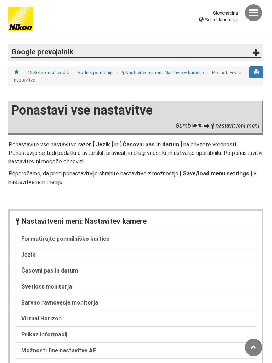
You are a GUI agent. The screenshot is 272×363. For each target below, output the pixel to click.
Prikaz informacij (44, 334)
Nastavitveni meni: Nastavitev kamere (163, 72)
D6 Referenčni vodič (48, 72)
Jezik (28, 254)
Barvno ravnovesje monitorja (59, 302)
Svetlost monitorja (46, 286)
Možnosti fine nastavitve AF (58, 350)
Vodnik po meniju (96, 72)
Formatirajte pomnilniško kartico (65, 238)
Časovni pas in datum (49, 270)
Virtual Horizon (41, 318)
